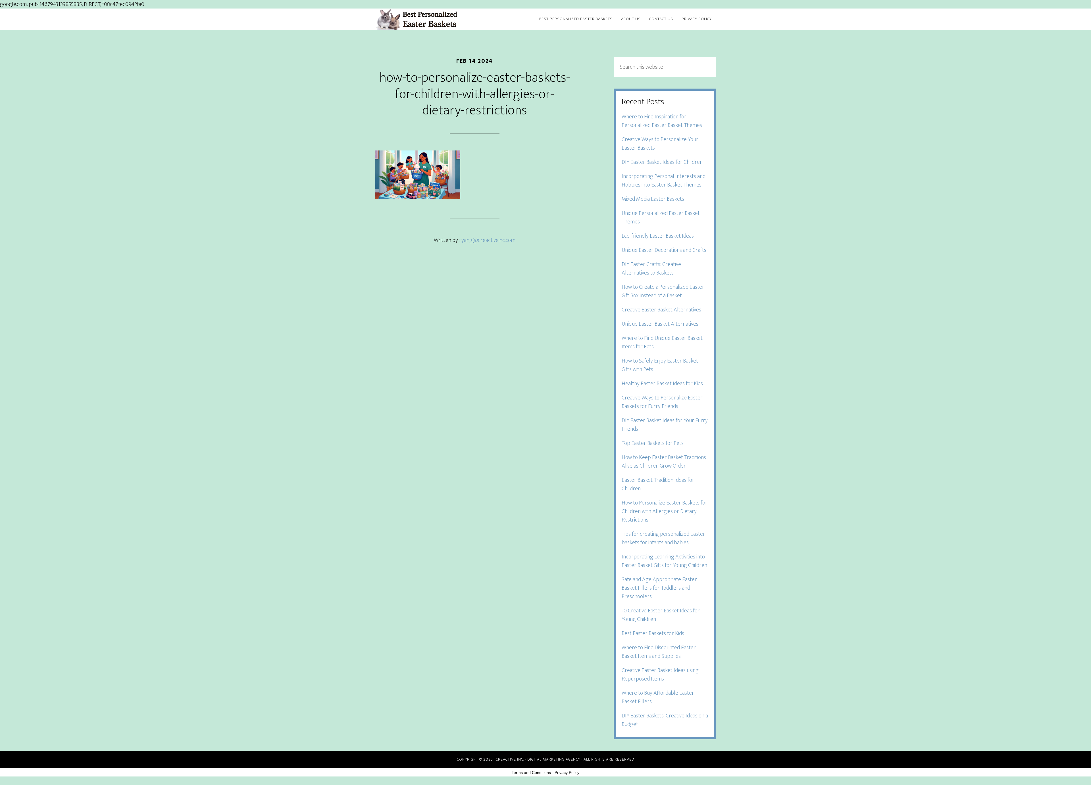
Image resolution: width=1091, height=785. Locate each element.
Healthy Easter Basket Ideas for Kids (662, 383)
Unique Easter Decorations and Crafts (664, 250)
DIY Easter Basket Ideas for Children (662, 162)
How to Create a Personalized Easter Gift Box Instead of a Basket (663, 291)
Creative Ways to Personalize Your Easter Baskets (660, 144)
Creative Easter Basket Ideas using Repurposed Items (660, 674)
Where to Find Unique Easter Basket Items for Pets (662, 342)
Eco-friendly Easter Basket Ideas (658, 236)
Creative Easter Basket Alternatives (661, 310)
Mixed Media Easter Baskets (653, 199)
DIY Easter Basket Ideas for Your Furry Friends (665, 425)
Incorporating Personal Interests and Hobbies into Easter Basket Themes (663, 180)
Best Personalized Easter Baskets (426, 19)
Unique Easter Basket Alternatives (660, 324)
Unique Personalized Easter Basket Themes (661, 217)
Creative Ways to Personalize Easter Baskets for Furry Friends (662, 402)
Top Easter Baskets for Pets (653, 443)
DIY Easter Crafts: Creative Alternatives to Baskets (651, 268)
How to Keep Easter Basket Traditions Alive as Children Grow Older (664, 462)
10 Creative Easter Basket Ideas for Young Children (661, 615)
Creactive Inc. (510, 759)
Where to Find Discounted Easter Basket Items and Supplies (659, 652)
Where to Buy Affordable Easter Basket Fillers (658, 697)
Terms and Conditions (531, 772)
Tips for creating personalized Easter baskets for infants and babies (663, 538)
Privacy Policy (567, 772)
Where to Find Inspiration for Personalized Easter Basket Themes (662, 121)
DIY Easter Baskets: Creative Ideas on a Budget (665, 720)
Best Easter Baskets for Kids (653, 633)
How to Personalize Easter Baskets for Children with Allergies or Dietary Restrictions (664, 511)
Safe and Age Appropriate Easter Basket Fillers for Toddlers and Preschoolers (659, 588)
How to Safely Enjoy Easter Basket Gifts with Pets (660, 365)
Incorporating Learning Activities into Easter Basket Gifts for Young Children (664, 561)
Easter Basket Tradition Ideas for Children (658, 484)
